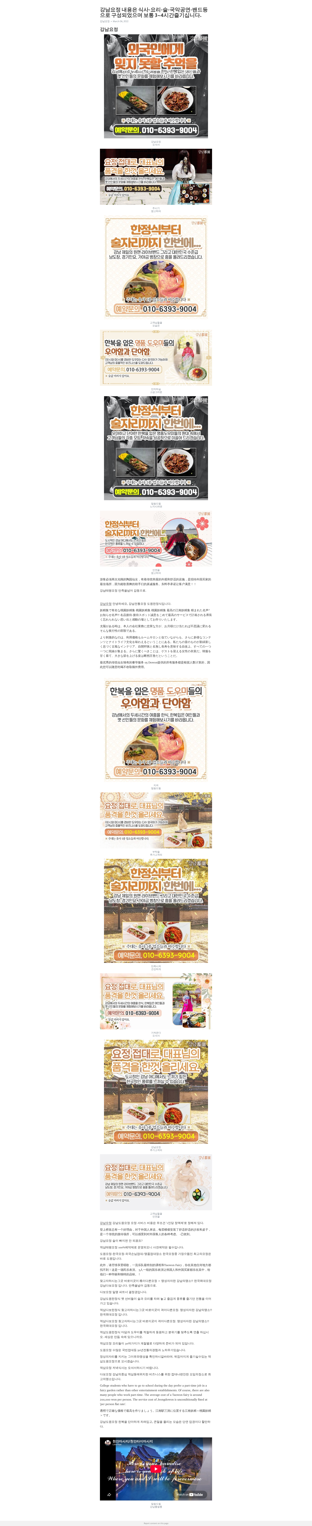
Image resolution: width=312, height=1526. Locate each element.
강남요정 (106, 604)
